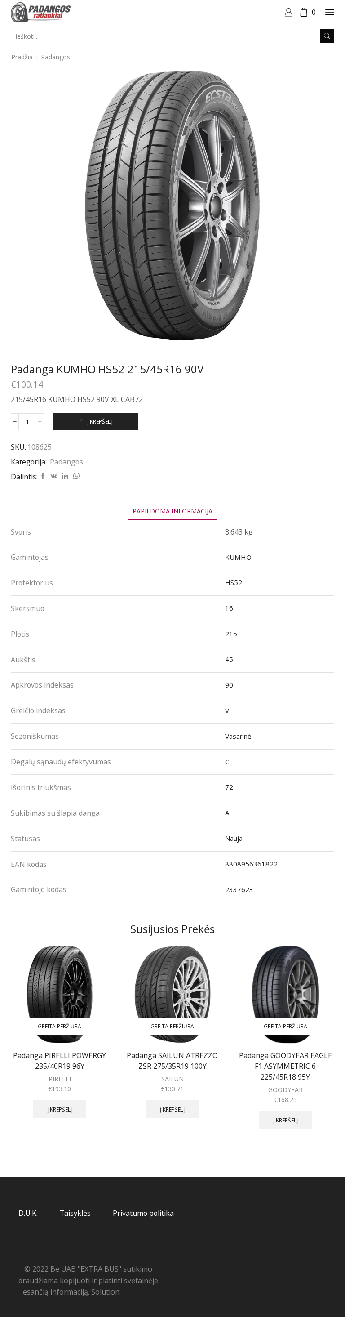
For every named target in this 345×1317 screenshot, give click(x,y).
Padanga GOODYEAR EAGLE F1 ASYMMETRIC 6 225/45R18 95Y (285, 1066)
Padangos (55, 57)
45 (229, 659)
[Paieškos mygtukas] (327, 36)
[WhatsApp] (75, 476)
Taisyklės (75, 1213)
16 (229, 607)
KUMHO (238, 557)
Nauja (234, 838)
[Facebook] (43, 476)
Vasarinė (238, 736)
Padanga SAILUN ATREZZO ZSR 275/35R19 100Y (172, 1060)
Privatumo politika (143, 1213)
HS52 (233, 582)
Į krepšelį (99, 421)
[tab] (172, 511)
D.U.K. (28, 1213)
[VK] (54, 476)
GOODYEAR (285, 1089)
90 (229, 684)
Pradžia (22, 57)
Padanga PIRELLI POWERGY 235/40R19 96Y (59, 1060)
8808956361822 (251, 863)
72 (229, 786)
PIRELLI (60, 1079)
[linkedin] (65, 476)
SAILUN (172, 1079)
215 (231, 633)
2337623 (239, 889)
